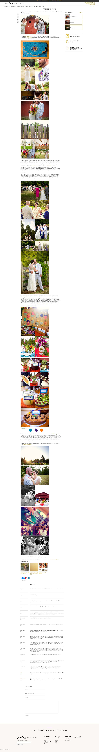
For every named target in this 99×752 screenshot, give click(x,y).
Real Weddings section (27, 444)
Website (26, 697)
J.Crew (50, 177)
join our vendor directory (90, 2)
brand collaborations (90, 3)
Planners (56, 740)
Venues (56, 741)
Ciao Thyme (49, 165)
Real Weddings (67, 739)
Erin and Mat (30, 556)
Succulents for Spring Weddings (42, 573)
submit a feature (92, 4)
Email (29, 693)
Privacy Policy (46, 739)
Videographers (57, 739)
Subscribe (19, 744)
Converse (26, 178)
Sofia (21, 672)
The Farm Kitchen (34, 165)
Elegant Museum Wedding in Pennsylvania (25, 573)
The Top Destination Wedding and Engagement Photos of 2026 (49, 0)
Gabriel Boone (29, 37)
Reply (20, 589)
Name (26, 689)
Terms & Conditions (47, 741)
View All (81, 12)
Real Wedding (27, 36)
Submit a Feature (68, 740)
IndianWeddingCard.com (56, 434)
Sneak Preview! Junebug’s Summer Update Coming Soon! (34, 573)
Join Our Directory (58, 743)
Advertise (46, 742)
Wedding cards (22, 678)
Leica (46, 296)
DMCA (45, 740)
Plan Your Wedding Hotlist (54, 559)
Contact (45, 743)
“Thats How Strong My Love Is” (42, 303)
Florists (56, 742)
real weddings (23, 580)
